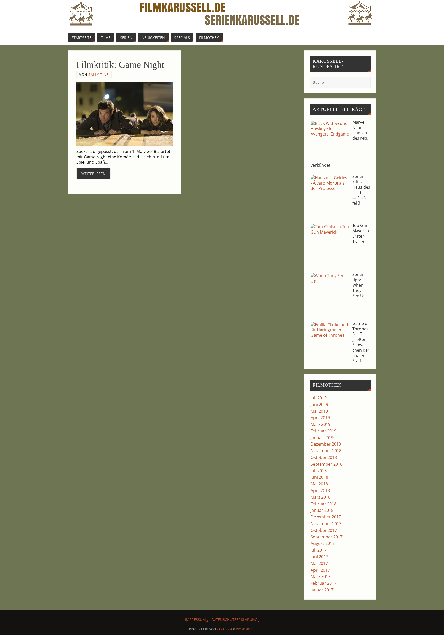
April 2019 (320, 417)
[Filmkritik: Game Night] (124, 114)
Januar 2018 (322, 510)
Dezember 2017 (326, 517)
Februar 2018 (323, 504)
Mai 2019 (319, 411)
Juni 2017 (319, 557)
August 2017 (323, 543)
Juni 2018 (319, 477)
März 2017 (320, 576)
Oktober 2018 (324, 457)
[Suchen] (364, 82)
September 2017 (327, 537)
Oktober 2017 (324, 530)
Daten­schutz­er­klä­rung (234, 619)
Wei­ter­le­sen (93, 173)
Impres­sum (195, 619)
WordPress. (245, 629)
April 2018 (320, 490)
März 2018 (320, 497)
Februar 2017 (323, 583)
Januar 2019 (322, 437)
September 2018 (327, 464)
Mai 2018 (319, 484)
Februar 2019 (323, 431)
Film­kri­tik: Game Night (120, 65)
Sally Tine (98, 74)
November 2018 (326, 451)
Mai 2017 (319, 563)
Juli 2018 (319, 471)
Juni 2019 (319, 404)
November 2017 (326, 523)
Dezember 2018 (326, 444)
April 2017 (320, 570)
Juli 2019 (319, 398)
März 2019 (320, 424)
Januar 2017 (322, 590)
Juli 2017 (319, 550)
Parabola (224, 629)
